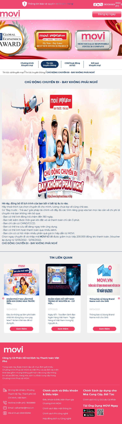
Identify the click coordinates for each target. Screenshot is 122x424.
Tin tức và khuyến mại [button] (13, 72)
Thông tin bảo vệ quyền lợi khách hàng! (50, 3)
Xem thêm (19, 329)
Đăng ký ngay (107, 14)
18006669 (112, 4)
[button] (3, 298)
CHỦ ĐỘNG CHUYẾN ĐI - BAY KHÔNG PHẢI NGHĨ (71, 72)
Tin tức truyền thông (35, 72)
